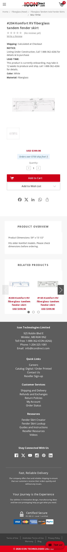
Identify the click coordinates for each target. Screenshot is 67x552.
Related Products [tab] (33, 265)
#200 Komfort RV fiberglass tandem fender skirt (19, 301)
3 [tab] (38, 312)
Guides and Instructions (33, 427)
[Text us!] (55, 545)
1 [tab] (28, 312)
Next (61, 290)
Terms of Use (12, 538)
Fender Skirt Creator (33, 420)
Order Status (33, 405)
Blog (39, 541)
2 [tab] (33, 312)
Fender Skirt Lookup (33, 423)
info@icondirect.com (37, 348)
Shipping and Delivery (33, 390)
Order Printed (43, 368)
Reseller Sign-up (33, 376)
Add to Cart (35, 178)
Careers (33, 365)
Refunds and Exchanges (34, 394)
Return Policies (33, 398)
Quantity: (33, 162)
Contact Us (33, 372)
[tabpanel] (19, 292)
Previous (5, 290)
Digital (29, 368)
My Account (33, 401)
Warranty (29, 541)
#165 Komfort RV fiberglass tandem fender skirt (48, 301)
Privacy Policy (54, 538)
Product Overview (33, 226)
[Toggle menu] (4, 4)
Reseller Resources (33, 431)
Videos (34, 435)
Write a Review (14, 36)
